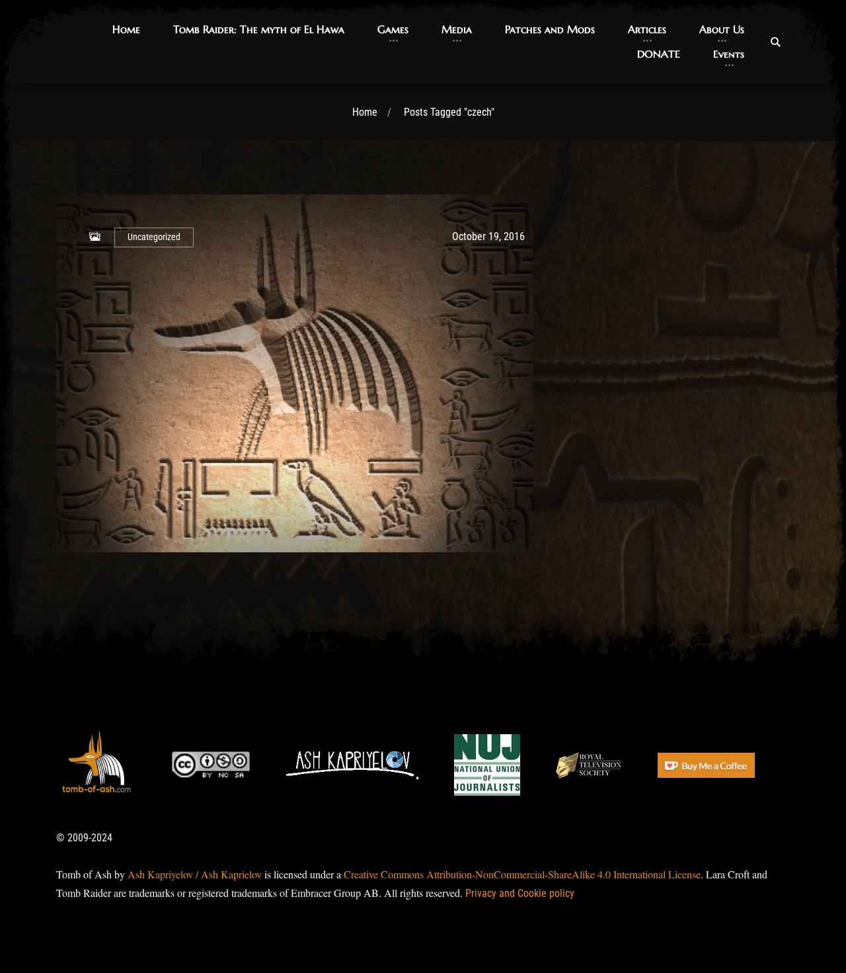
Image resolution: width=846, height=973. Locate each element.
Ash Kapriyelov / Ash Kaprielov (195, 874)
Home (364, 112)
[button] (126, 29)
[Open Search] (775, 41)
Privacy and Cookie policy (519, 893)
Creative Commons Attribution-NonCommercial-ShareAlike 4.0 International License (522, 874)
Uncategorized (154, 237)
